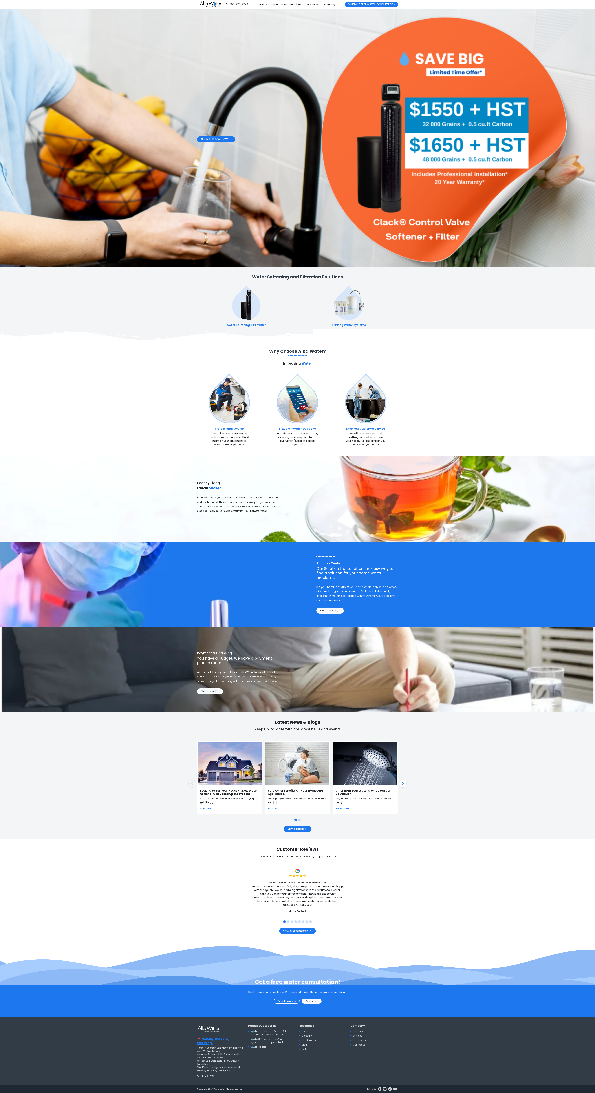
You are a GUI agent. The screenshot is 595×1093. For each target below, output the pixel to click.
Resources (312, 4)
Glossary (307, 1035)
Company (329, 4)
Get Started (208, 691)
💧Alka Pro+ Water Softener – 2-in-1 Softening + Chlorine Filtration (270, 1033)
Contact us (311, 1001)
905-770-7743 (239, 4)
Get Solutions (328, 610)
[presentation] (402, 783)
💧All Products (258, 1046)
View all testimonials (295, 931)
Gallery (306, 1049)
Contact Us (359, 1044)
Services (357, 1035)
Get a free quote (287, 1001)
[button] (295, 820)
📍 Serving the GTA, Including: (213, 1041)
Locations (295, 4)
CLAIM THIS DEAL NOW (214, 139)
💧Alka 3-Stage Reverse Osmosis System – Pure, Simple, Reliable (269, 1041)
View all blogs (296, 829)
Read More (206, 808)
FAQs (304, 1031)
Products (259, 4)
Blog (304, 1044)
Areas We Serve (361, 1040)
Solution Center (278, 4)
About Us (358, 1031)
